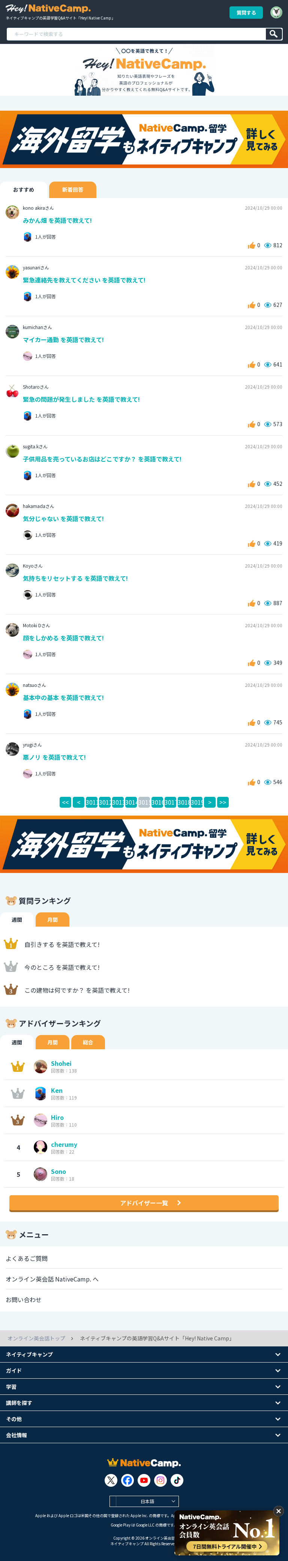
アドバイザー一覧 (144, 1202)
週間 (17, 919)
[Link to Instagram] (160, 1480)
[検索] (274, 34)
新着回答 (72, 189)
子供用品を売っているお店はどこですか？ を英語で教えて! (102, 458)
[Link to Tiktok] (177, 1480)
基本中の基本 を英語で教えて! (63, 697)
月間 (52, 919)
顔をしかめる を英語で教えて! (63, 637)
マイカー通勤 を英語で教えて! (63, 339)
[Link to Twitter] (111, 1480)
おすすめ (23, 189)
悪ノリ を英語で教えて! (54, 757)
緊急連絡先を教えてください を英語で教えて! (84, 279)
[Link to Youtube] (144, 1480)
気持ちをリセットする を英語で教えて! (75, 578)
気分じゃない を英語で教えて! (63, 518)
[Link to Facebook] (127, 1480)
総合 (88, 1042)
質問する (246, 12)
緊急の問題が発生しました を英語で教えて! (81, 399)
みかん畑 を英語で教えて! (57, 220)
